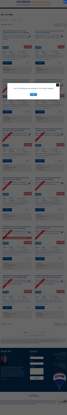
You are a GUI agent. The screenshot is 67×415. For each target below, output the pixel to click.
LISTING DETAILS (7, 62)
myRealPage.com (33, 396)
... (39, 332)
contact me (21, 376)
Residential (13, 20)
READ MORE (3, 379)
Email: (31, 360)
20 (43, 332)
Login (44, 4)
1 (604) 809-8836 (7, 70)
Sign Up (49, 4)
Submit (36, 378)
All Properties (4, 20)
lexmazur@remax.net (36, 4)
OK (33, 94)
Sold (19, 20)
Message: (32, 366)
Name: (32, 355)
